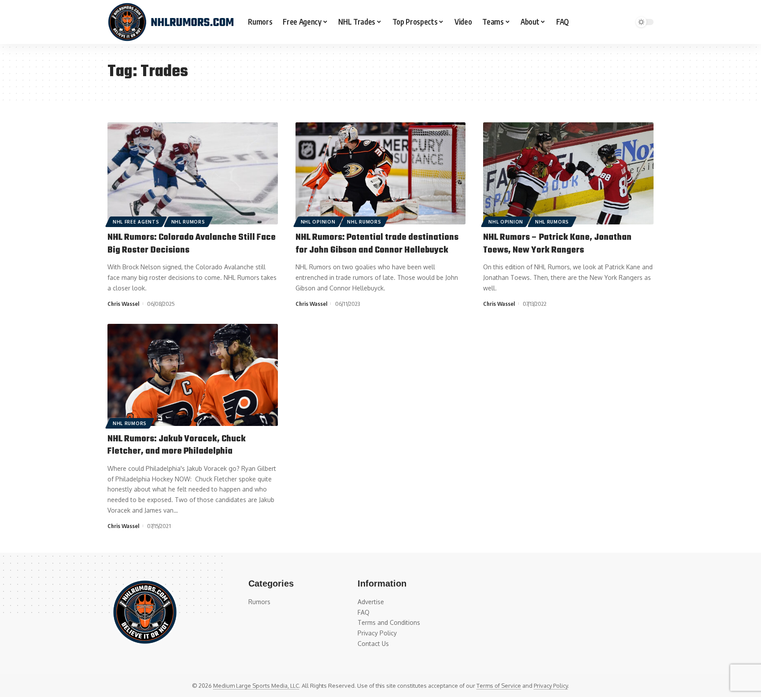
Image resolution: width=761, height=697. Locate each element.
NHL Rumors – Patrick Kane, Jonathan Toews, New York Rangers (557, 244)
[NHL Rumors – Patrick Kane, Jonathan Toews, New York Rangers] (568, 173)
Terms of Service (499, 685)
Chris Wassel (123, 303)
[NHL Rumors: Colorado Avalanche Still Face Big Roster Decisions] (192, 173)
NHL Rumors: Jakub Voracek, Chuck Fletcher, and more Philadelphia (176, 445)
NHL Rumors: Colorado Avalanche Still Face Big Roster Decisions (191, 244)
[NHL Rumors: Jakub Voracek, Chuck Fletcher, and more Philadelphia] (192, 375)
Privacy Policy (551, 685)
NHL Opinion (318, 221)
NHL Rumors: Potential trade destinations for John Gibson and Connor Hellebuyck (377, 244)
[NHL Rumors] (170, 22)
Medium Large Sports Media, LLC (256, 685)
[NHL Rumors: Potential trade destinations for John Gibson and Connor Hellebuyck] (381, 173)
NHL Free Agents (136, 221)
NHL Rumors (188, 221)
